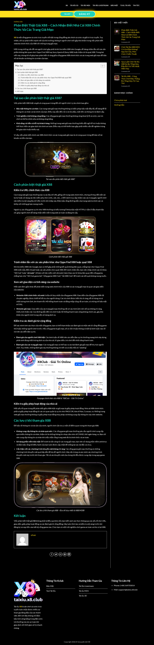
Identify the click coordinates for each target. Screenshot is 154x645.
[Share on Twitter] (56, 554)
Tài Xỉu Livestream (101, 5)
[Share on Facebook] (52, 554)
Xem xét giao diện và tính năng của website (35, 80)
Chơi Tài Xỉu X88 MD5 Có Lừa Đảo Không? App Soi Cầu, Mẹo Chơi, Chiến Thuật (130, 50)
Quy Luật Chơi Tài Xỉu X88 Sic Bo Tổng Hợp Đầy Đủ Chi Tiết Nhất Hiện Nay (130, 65)
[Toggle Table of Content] (101, 66)
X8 (67, 5)
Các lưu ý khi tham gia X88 (27, 88)
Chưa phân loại (120, 100)
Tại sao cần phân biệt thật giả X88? (30, 69)
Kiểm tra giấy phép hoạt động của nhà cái (35, 85)
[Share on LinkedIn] (69, 554)
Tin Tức (136, 5)
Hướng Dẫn (18, 21)
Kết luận (20, 91)
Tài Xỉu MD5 (85, 5)
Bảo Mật (114, 5)
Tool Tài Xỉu (125, 5)
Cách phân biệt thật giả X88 (27, 72)
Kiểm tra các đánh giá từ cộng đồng (33, 83)
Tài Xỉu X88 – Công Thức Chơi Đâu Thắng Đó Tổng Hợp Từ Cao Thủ (130, 79)
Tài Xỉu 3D (74, 5)
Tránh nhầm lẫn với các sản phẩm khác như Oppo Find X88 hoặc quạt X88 (46, 78)
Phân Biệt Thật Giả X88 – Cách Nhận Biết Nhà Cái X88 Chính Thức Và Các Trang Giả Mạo (130, 34)
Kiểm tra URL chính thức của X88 (32, 75)
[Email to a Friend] (60, 554)
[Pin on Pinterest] (65, 554)
